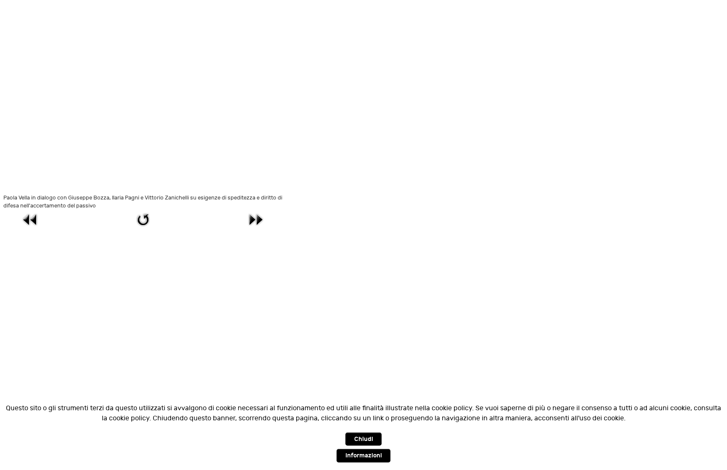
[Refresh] (143, 219)
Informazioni (363, 455)
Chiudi (363, 439)
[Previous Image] (30, 219)
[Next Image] (256, 219)
